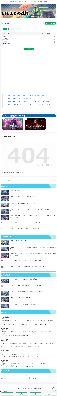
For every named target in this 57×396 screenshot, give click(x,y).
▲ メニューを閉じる (4, 391)
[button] (55, 180)
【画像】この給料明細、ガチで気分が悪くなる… (19, 98)
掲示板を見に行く (29, 49)
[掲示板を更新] (44, 23)
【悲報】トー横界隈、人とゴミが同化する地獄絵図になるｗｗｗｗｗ (24, 95)
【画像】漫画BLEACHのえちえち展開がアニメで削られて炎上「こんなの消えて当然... (29, 101)
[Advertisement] (29, 63)
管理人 (5, 42)
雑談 (5, 36)
